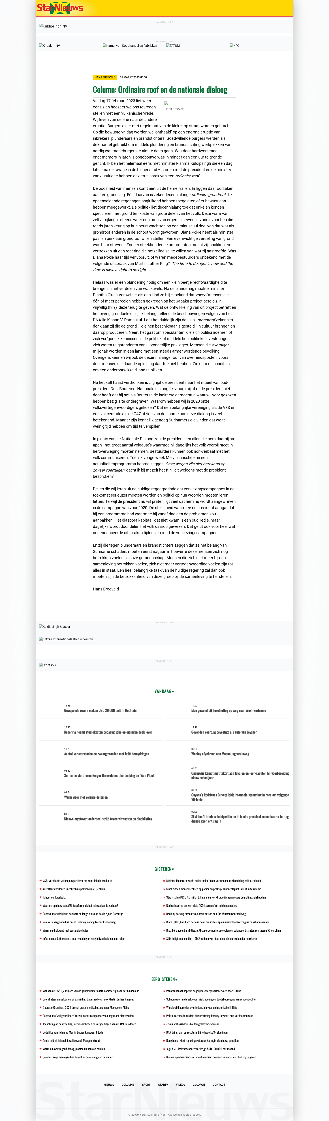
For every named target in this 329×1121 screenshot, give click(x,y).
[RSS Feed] (195, 1099)
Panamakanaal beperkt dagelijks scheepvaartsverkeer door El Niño (203, 990)
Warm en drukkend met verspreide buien (65, 930)
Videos (180, 1084)
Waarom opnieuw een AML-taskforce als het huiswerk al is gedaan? (80, 905)
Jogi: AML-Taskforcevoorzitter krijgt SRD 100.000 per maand (200, 1048)
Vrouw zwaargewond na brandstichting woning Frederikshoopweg (79, 922)
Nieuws (109, 1084)
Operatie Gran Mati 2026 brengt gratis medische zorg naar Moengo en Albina (86, 1007)
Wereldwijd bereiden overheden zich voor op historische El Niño (201, 1007)
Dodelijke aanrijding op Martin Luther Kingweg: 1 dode (73, 1032)
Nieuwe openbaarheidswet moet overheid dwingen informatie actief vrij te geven (211, 1057)
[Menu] (285, 8)
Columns (128, 1084)
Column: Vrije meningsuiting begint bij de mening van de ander (78, 1057)
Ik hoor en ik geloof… (54, 897)
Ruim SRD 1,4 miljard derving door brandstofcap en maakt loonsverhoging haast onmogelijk (217, 922)
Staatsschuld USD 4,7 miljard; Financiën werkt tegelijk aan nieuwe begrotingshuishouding (216, 897)
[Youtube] (149, 1099)
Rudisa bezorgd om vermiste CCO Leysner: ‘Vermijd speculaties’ (201, 905)
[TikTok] (179, 1099)
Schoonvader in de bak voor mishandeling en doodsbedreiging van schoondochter (211, 999)
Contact (219, 1084)
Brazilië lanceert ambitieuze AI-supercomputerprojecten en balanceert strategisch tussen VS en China (223, 930)
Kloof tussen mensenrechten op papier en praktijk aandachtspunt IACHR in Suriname (213, 888)
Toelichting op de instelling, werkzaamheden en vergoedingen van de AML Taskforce (89, 1024)
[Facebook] (134, 1099)
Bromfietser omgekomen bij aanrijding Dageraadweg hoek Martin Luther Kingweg (88, 999)
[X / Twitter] (164, 1099)
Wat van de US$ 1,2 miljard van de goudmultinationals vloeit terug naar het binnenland (91, 990)
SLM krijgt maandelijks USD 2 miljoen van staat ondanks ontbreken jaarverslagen (211, 938)
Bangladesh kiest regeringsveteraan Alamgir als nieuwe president (202, 1040)
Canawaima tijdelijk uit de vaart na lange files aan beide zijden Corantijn (83, 913)
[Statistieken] (291, 1117)
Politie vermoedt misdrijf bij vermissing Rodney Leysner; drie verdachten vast (209, 1015)
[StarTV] (279, 8)
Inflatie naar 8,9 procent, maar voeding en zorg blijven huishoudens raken (84, 938)
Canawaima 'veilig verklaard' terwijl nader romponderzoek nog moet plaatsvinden (88, 1015)
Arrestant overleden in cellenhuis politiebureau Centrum (74, 888)
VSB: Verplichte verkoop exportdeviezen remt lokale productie (77, 880)
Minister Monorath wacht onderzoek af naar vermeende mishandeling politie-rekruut (213, 880)
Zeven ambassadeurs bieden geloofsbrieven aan (192, 1024)
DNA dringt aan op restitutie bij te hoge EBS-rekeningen (197, 1032)
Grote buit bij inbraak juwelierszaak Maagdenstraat (71, 1040)
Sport (146, 1084)
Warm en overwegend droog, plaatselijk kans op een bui (74, 1048)
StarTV (163, 1084)
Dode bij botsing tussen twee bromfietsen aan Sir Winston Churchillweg (206, 913)
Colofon (199, 1084)
